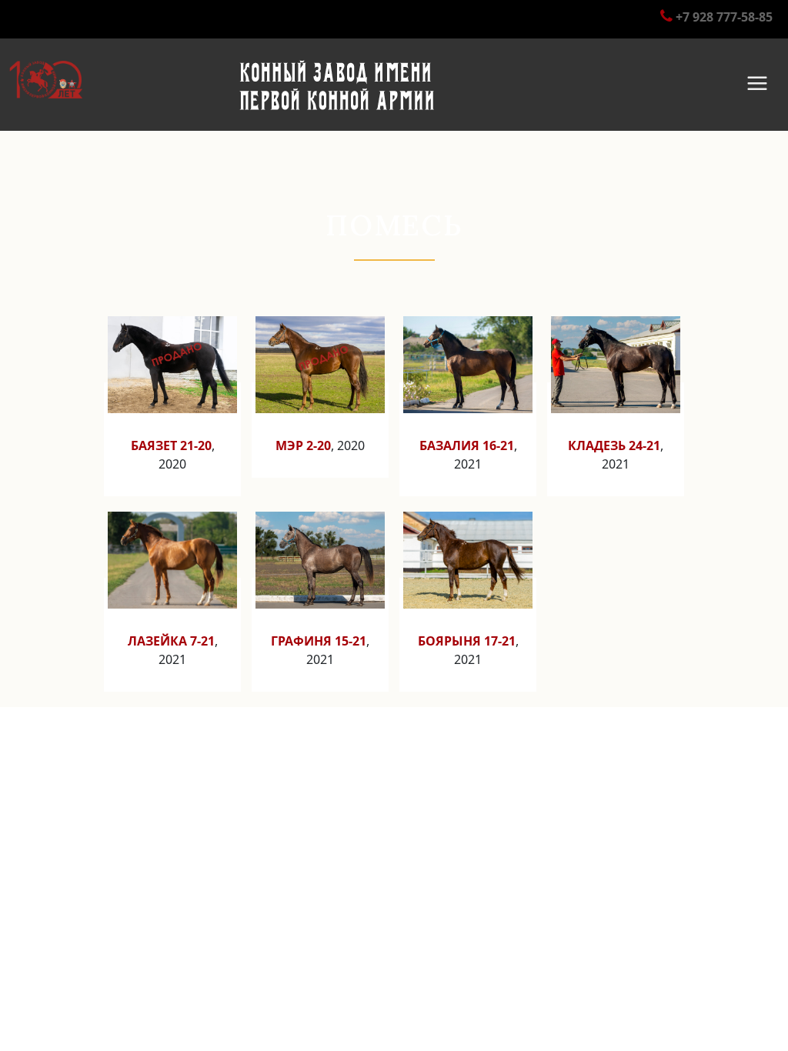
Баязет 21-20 (171, 445)
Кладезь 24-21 (614, 445)
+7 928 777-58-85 (724, 16)
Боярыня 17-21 (467, 640)
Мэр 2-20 (303, 445)
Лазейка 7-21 (171, 640)
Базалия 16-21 (466, 445)
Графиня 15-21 (318, 640)
